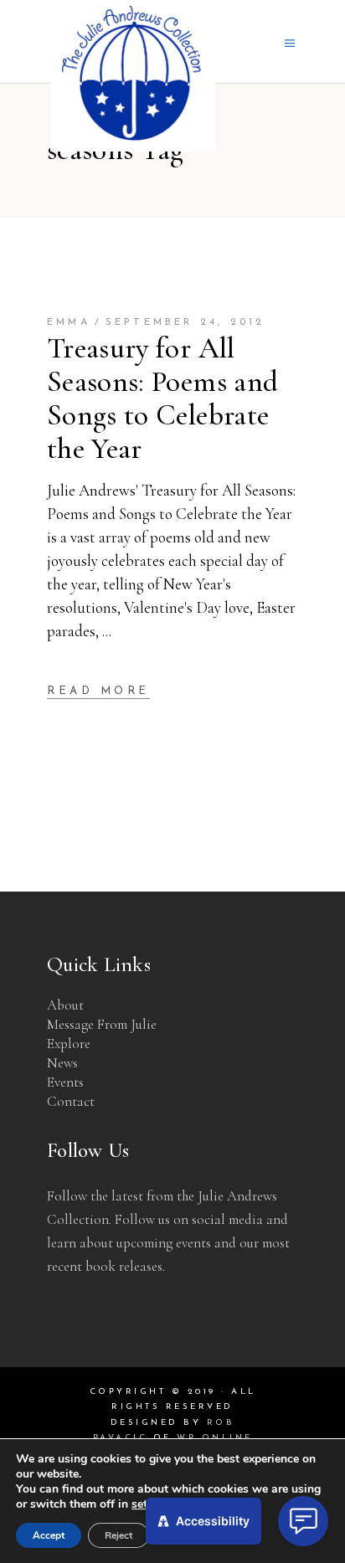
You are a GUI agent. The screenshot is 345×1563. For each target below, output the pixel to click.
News (62, 1063)
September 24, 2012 (185, 322)
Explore (68, 1043)
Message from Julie (102, 1024)
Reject (118, 1535)
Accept (48, 1535)
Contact (71, 1101)
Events (65, 1082)
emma (68, 322)
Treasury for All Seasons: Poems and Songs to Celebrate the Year (162, 398)
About (65, 1005)
